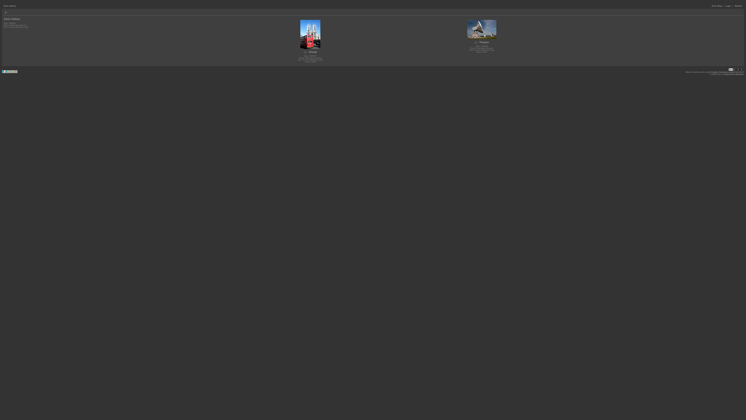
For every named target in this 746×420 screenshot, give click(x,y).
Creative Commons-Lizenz (722, 72)
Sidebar (738, 6)
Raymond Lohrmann (733, 74)
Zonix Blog (717, 6)
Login (728, 6)
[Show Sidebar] (6, 12)
